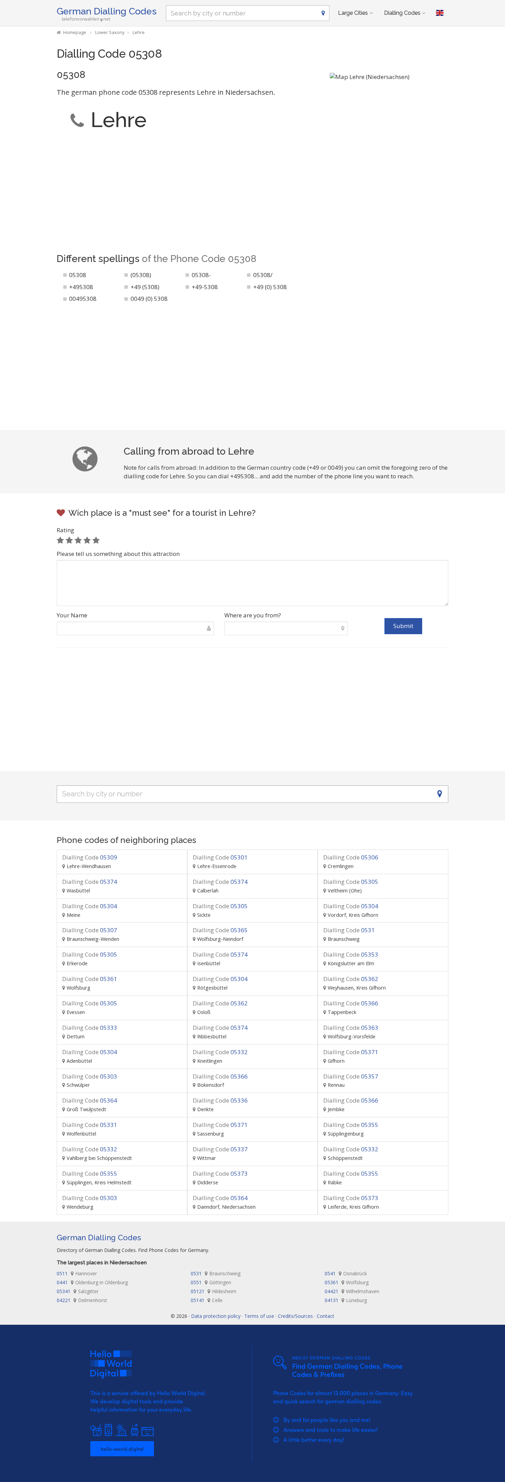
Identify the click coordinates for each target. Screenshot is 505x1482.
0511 (77, 1273)
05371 (350, 1052)
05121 (213, 1291)
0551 (211, 1282)
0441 (92, 1282)
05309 (89, 857)
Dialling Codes (402, 13)
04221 (82, 1300)
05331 (89, 1125)
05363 (350, 1027)
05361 (89, 979)
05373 (220, 1173)
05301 (220, 857)
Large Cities (353, 13)
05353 (350, 954)
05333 (89, 1027)
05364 (89, 1100)
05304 (89, 906)
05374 (89, 882)
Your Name (72, 615)
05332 (220, 1052)
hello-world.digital (122, 1449)
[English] (440, 13)
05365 (220, 930)
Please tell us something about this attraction (118, 554)
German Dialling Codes (107, 11)
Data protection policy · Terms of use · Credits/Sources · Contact (262, 1316)
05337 (220, 1149)
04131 (346, 1300)
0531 (349, 930)
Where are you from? (252, 615)
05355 (350, 1125)
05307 (89, 930)
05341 (78, 1291)
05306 (350, 857)
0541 (346, 1273)
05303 (89, 1076)
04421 (352, 1291)
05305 (350, 882)
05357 (350, 1076)
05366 (350, 1003)
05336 (220, 1100)
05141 (207, 1300)
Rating (65, 530)
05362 (350, 979)
